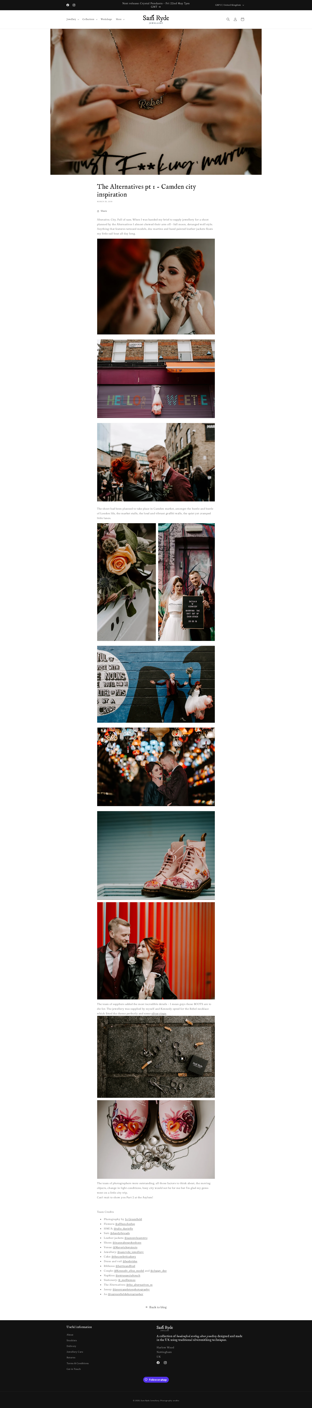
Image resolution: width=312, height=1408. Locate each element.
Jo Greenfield (133, 1219)
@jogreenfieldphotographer (125, 1294)
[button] (72, 19)
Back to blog (158, 1307)
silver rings (158, 1013)
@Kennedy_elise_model (129, 1270)
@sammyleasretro (135, 1237)
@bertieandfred (125, 1266)
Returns (71, 1357)
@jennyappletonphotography (131, 1289)
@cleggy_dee (158, 1270)
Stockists (72, 1340)
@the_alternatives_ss (139, 1284)
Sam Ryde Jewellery (150, 1400)
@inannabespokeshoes (127, 1242)
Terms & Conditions (78, 1363)
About (70, 1334)
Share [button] (104, 210)
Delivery (71, 1346)
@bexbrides (130, 1261)
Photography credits (169, 1400)
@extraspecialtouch (128, 1275)
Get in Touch (74, 1369)
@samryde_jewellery (130, 1252)
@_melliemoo (127, 1280)
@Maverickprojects (125, 1247)
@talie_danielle (123, 1228)
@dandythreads (120, 1233)
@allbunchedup (125, 1223)
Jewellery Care (75, 1351)
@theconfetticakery (123, 1256)
